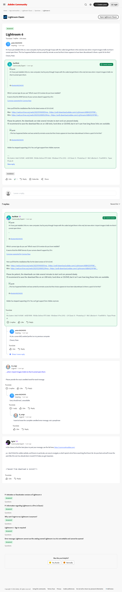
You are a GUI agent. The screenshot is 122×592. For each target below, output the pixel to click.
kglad (13, 441)
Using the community (39, 589)
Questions (38, 10)
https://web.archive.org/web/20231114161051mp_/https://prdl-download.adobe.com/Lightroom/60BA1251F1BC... (54, 112)
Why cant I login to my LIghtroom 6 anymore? (21, 517)
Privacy (59, 589)
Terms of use (51, 589)
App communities (14, 10)
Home (5, 10)
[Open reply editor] (61, 193)
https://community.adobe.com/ (64, 447)
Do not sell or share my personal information (89, 589)
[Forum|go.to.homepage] (17, 4)
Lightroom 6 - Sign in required (15, 528)
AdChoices (110, 589)
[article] (61, 269)
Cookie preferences (68, 589)
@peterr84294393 (18, 85)
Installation (10, 174)
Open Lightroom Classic (108, 17)
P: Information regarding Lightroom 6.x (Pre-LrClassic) (24, 506)
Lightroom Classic (27, 10)
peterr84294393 (16, 43)
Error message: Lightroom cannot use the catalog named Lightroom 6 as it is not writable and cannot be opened (44, 539)
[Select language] (90, 4)
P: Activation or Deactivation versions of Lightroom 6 (23, 495)
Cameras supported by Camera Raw (19, 101)
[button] (4, 5)
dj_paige (14, 366)
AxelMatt (16, 63)
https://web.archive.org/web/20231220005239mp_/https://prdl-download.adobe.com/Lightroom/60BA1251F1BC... (55, 115)
